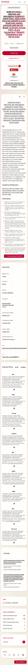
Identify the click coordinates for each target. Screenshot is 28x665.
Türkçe (19, 2)
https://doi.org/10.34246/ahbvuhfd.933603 (14, 348)
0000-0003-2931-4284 (8, 305)
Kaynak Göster (13, 58)
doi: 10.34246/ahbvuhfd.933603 (14, 463)
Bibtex (24, 367)
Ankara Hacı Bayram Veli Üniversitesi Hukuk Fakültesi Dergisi (14, 84)
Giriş (25, 2)
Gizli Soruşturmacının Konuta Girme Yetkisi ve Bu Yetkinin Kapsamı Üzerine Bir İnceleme (13, 562)
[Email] (23, 655)
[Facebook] (5, 655)
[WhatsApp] (18, 655)
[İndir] (24, 642)
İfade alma (5, 188)
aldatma (17, 188)
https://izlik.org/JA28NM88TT (10, 357)
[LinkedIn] (14, 655)
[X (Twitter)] (9, 655)
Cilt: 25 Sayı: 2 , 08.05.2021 (11, 602)
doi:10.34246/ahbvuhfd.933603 (9, 405)
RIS (17, 367)
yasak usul (11, 188)
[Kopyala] (14, 389)
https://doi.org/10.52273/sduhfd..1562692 (12, 569)
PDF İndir (13, 53)
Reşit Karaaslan (14, 47)
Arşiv (4, 599)
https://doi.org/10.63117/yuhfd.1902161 (11, 586)
